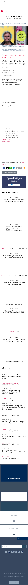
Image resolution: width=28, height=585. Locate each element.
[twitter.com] (9, 552)
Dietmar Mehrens (6, 443)
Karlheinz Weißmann (11, 303)
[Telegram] (19, 552)
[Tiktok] (22, 552)
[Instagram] (15, 552)
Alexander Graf (5, 456)
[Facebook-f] (6, 552)
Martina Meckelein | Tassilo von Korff (10, 383)
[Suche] (24, 546)
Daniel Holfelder (11, 360)
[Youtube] (12, 552)
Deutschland (6, 68)
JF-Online (4, 220)
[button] (6, 11)
